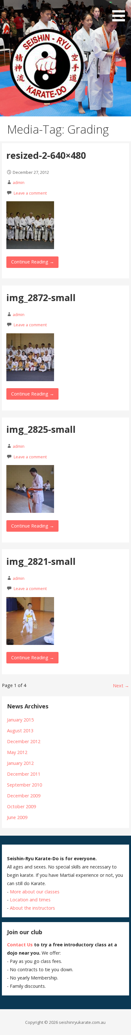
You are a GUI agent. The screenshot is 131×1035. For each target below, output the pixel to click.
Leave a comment (30, 193)
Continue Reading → (32, 262)
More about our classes (34, 892)
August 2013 (20, 731)
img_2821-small (41, 561)
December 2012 (23, 741)
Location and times (30, 900)
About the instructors (32, 908)
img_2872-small (41, 297)
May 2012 (17, 752)
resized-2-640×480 (46, 155)
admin (18, 182)
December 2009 (23, 796)
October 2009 (21, 806)
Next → (121, 686)
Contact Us (20, 945)
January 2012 (20, 763)
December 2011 (23, 774)
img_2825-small (41, 429)
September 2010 (24, 785)
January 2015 (20, 720)
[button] (121, 12)
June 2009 (17, 817)
